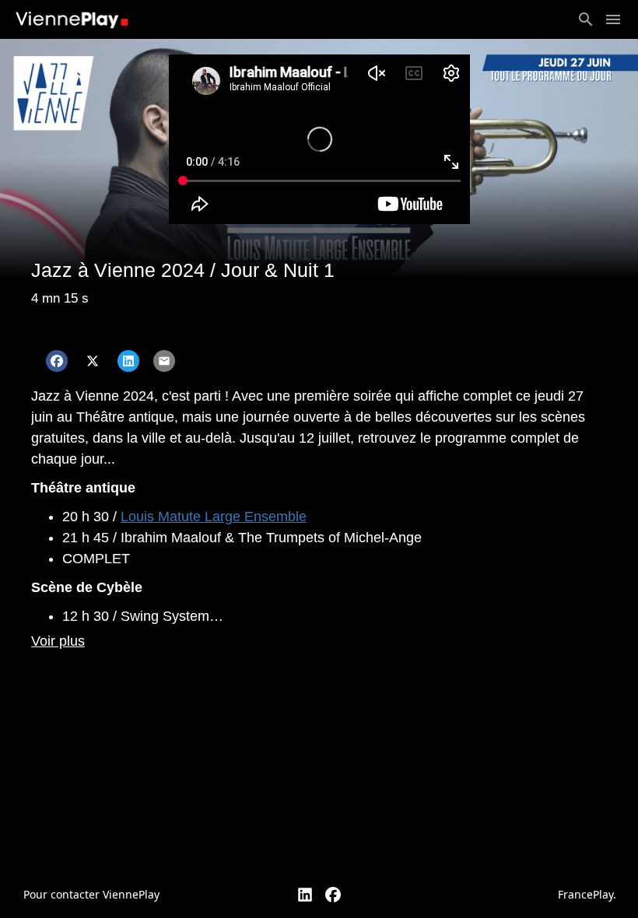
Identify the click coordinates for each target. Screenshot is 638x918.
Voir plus (58, 641)
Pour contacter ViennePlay (91, 894)
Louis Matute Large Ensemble (214, 516)
